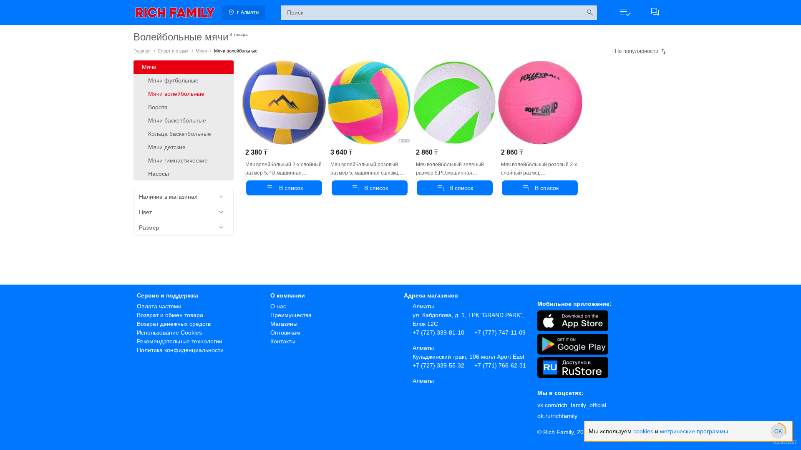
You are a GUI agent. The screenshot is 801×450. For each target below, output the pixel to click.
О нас (278, 306)
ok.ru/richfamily (557, 415)
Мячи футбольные (173, 80)
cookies (643, 431)
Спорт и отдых (173, 50)
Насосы (158, 173)
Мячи (201, 50)
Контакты (282, 341)
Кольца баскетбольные (179, 133)
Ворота (158, 107)
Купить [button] (284, 187)
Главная (142, 50)
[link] (175, 12)
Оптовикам (285, 332)
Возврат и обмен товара (170, 315)
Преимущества (291, 315)
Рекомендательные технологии (179, 341)
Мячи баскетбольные (177, 120)
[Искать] (589, 12)
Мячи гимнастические (178, 160)
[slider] (778, 431)
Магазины (283, 323)
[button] (624, 12)
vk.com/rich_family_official (571, 405)
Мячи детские (167, 147)
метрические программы (694, 431)
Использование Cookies (169, 332)
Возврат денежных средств (174, 323)
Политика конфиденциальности (180, 350)
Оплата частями (159, 306)
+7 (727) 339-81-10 (438, 332)
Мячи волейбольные (176, 93)
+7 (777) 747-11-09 (500, 332)
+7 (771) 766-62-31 (500, 365)
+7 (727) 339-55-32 (438, 365)
